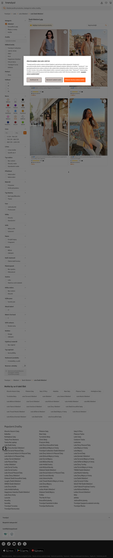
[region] (57, 71)
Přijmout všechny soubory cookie (74, 80)
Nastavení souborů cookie (54, 80)
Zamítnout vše (34, 80)
